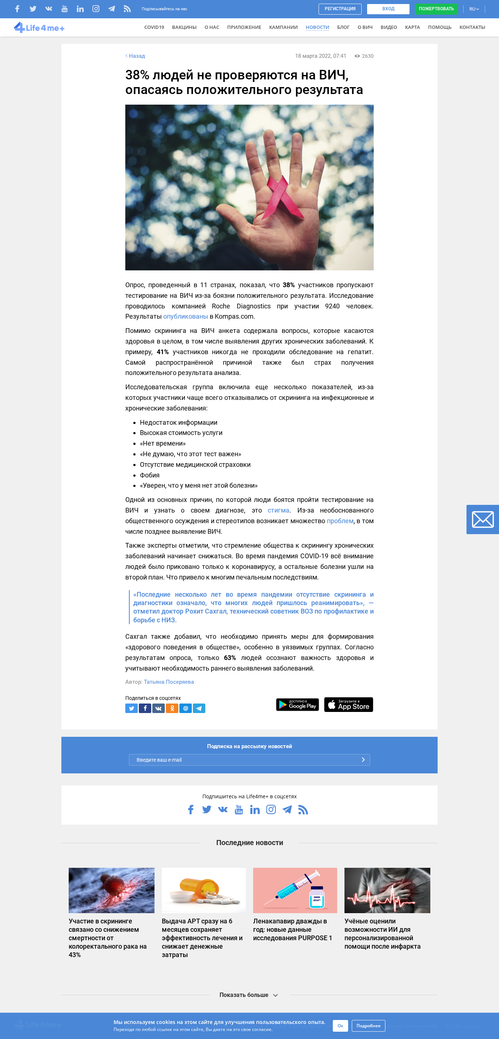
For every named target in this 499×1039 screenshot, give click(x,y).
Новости (317, 27)
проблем (340, 521)
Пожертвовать (436, 8)
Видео (389, 27)
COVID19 (154, 27)
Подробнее (369, 1026)
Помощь (440, 27)
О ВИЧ (365, 27)
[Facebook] (21, 9)
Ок (340, 1026)
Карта (412, 27)
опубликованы (185, 316)
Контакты (472, 27)
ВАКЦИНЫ (184, 27)
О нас (212, 27)
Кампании (283, 27)
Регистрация (340, 8)
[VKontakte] (52, 9)
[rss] (127, 9)
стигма (278, 510)
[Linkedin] (84, 9)
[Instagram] (99, 9)
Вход (388, 8)
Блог (343, 27)
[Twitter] (37, 9)
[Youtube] (68, 9)
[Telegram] (115, 9)
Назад (137, 56)
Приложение (244, 27)
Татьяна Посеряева (169, 682)
